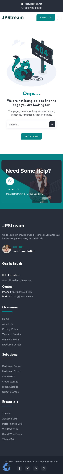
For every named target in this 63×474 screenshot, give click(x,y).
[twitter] (27, 468)
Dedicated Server (11, 366)
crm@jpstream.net (14, 194)
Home (5, 318)
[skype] (36, 468)
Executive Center (11, 344)
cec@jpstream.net (33, 3)
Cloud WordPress (12, 434)
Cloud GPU (8, 376)
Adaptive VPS (9, 418)
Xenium (6, 413)
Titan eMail (8, 439)
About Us (7, 324)
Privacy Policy (10, 329)
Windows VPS (10, 428)
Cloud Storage (10, 381)
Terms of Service (11, 334)
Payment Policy (10, 339)
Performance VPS (12, 423)
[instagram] (44, 468)
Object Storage (10, 391)
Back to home (31, 136)
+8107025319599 (33, 8)
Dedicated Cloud (11, 371)
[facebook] (19, 468)
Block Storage (10, 386)
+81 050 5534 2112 (34, 194)
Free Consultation (23, 251)
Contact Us (45, 18)
